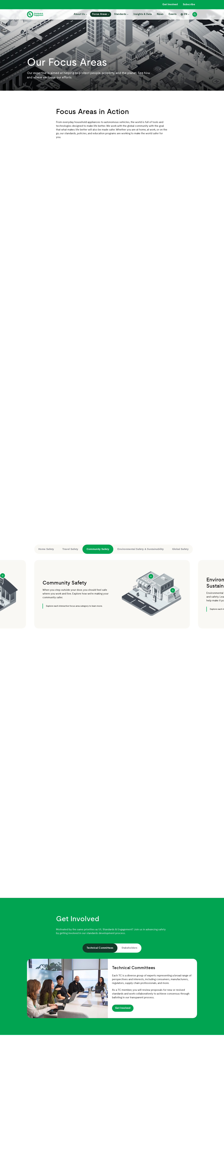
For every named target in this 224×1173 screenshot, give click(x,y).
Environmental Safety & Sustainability (140, 549)
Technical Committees (100, 948)
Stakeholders (129, 948)
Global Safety (180, 549)
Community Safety (98, 549)
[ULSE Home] (35, 14)
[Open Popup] (2, 575)
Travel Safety (70, 549)
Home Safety (46, 549)
